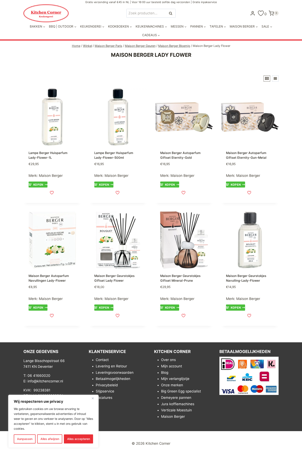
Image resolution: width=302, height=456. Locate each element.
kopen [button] (38, 184)
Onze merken (172, 385)
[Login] (252, 13)
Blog (164, 372)
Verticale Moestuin (176, 410)
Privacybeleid (107, 385)
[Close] (94, 398)
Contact (102, 360)
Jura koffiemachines (177, 404)
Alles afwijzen (49, 439)
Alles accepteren (78, 439)
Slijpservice (105, 391)
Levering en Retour (111, 366)
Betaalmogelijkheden (113, 379)
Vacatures (104, 398)
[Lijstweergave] (275, 78)
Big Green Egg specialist (181, 391)
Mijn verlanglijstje (175, 379)
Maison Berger (51, 176)
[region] (53, 421)
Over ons (168, 360)
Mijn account (171, 366)
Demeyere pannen (176, 398)
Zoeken (172, 13)
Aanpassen (24, 439)
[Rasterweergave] (267, 78)
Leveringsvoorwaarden (115, 372)
